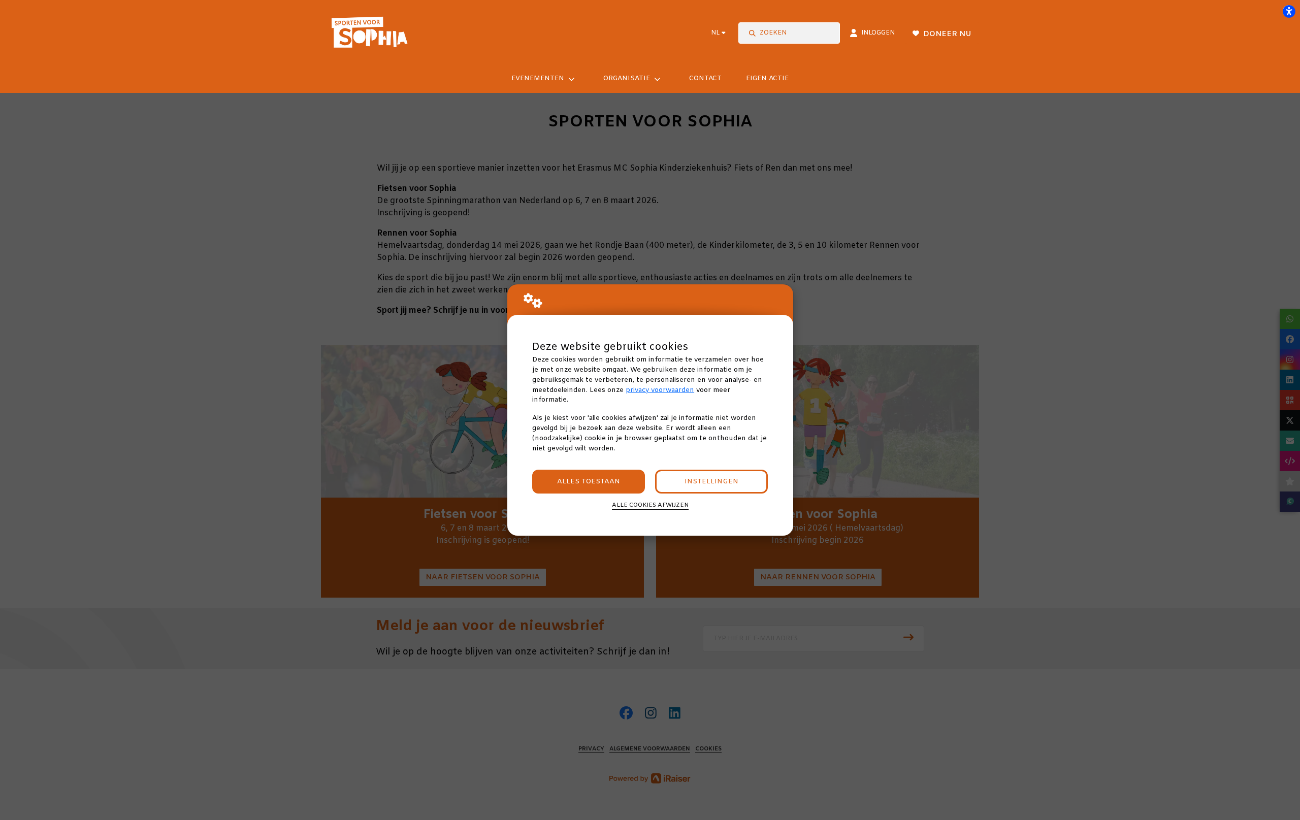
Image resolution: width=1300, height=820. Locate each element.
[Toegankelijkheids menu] (1289, 11)
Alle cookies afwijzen (650, 505)
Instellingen (711, 481)
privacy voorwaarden (660, 390)
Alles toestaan (588, 481)
